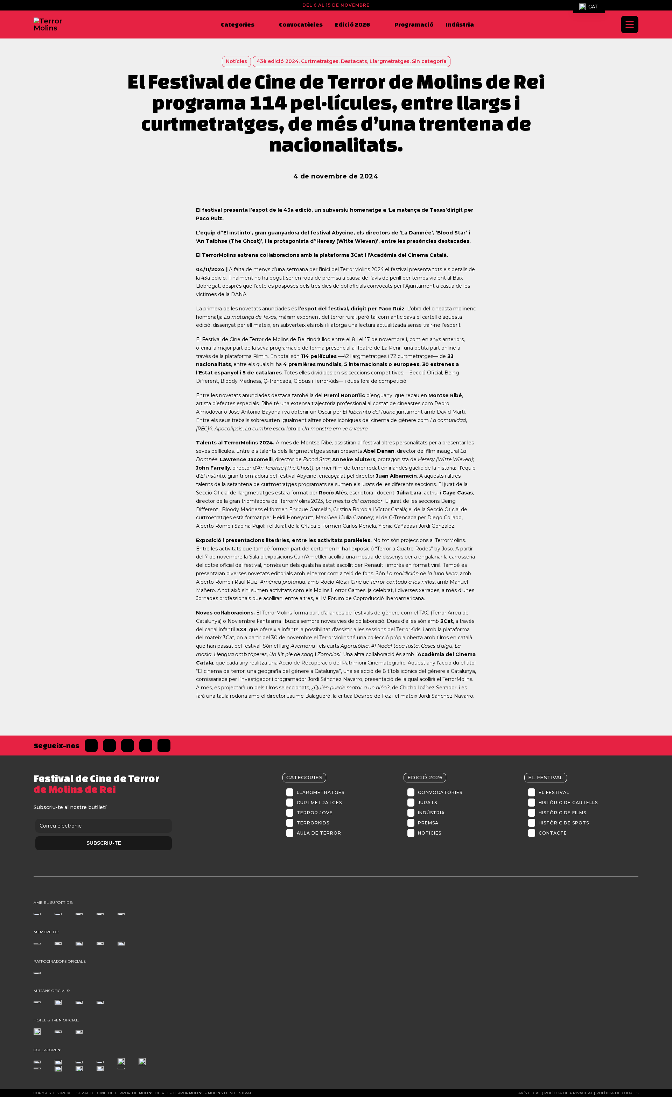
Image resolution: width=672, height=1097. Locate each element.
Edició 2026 (352, 24)
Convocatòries (301, 24)
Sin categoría (429, 61)
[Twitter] (109, 745)
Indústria (460, 24)
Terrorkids (313, 822)
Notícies (429, 833)
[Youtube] (164, 745)
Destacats (354, 61)
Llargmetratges (390, 61)
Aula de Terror (319, 833)
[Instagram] (127, 745)
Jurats (427, 802)
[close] (629, 24)
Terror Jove (315, 812)
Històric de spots (564, 822)
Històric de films (562, 812)
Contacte (553, 833)
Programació (413, 24)
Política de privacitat (568, 1093)
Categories (237, 24)
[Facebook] (91, 745)
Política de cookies (617, 1093)
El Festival (554, 792)
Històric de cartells (568, 802)
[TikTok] (146, 745)
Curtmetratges (319, 61)
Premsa (428, 822)
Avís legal (529, 1093)
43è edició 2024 (278, 61)
